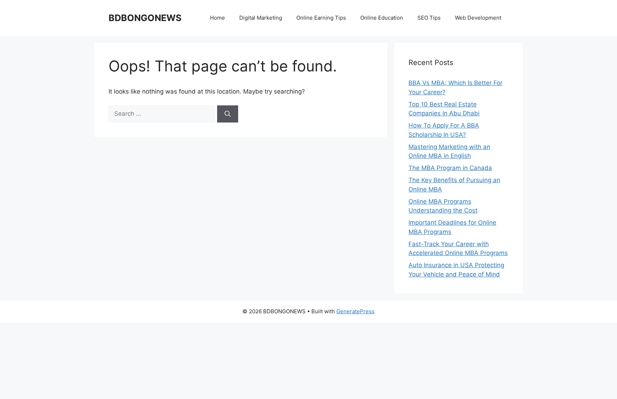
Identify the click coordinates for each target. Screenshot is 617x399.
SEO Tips (429, 17)
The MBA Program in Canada (450, 167)
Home (217, 17)
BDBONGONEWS (145, 18)
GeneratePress (355, 311)
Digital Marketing (260, 17)
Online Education (381, 17)
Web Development (478, 17)
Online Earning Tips (321, 17)
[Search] (227, 114)
